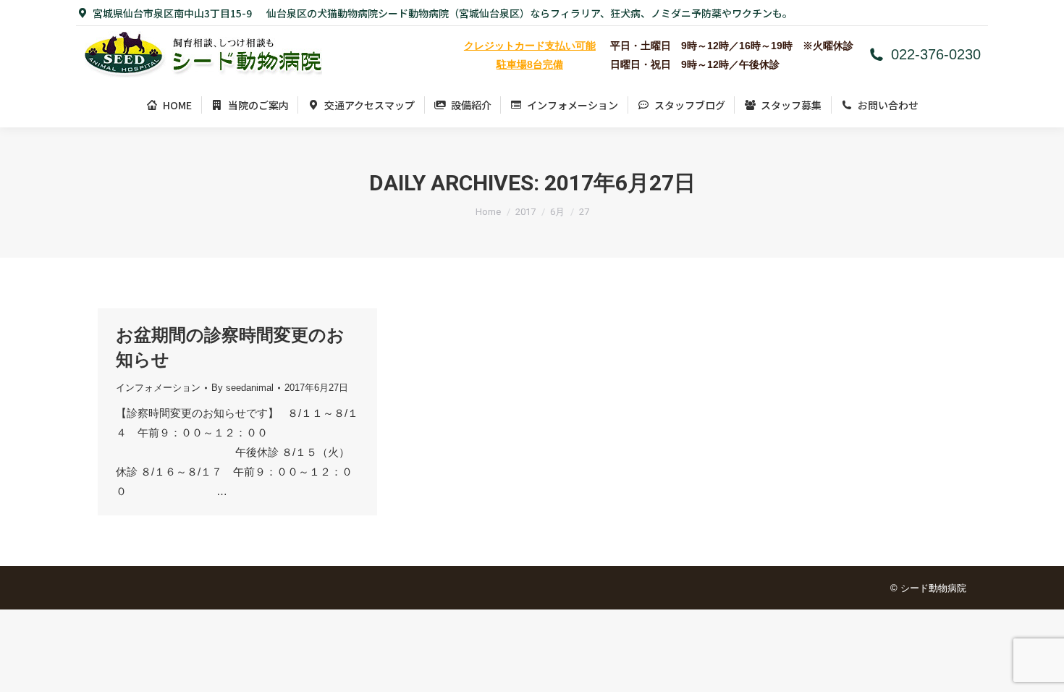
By (242, 387)
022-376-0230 (936, 54)
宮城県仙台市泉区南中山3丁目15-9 (172, 13)
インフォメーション (158, 387)
